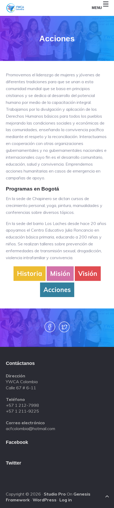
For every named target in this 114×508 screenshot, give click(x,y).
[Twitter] (64, 330)
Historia (29, 273)
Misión (60, 273)
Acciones (57, 290)
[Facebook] (49, 330)
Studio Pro (55, 494)
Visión (87, 273)
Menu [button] (97, 8)
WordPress (44, 499)
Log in (65, 499)
